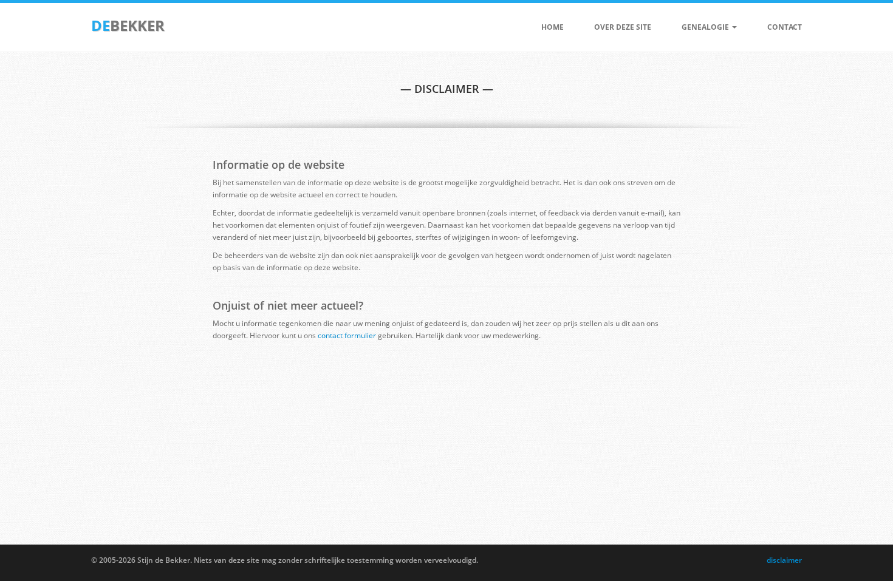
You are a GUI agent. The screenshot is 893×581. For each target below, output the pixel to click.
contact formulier (347, 335)
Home (552, 27)
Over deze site (622, 27)
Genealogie (706, 27)
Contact (784, 27)
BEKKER (128, 25)
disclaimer (784, 560)
